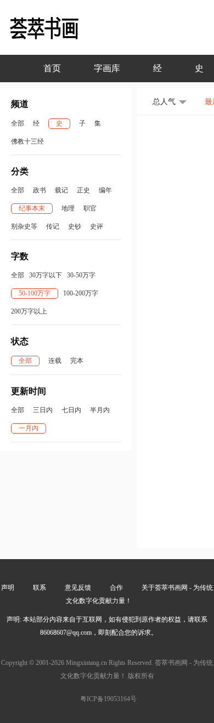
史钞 (74, 226)
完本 (76, 361)
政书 (39, 190)
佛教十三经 (27, 141)
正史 (83, 190)
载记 (61, 190)
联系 (39, 587)
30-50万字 (81, 275)
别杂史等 (24, 226)
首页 (52, 68)
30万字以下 (45, 275)
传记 (52, 226)
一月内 (28, 428)
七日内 (71, 410)
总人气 (164, 102)
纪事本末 (32, 208)
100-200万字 (80, 293)
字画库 (107, 68)
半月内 (100, 410)
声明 (7, 587)
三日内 (43, 410)
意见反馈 (78, 587)
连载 (54, 361)
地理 (68, 208)
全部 (17, 123)
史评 (96, 226)
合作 (116, 587)
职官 (90, 208)
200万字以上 (29, 311)
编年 (105, 190)
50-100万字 (34, 293)
